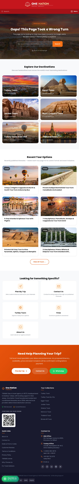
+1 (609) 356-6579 (49, 451)
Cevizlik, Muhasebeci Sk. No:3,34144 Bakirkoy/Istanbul (53, 447)
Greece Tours (45, 408)
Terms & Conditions (8, 451)
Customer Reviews (8, 448)
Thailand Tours (46, 415)
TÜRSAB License (7, 459)
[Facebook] (42, 466)
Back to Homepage (40, 50)
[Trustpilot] (60, 466)
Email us (46, 462)
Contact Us (40, 371)
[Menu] (72, 11)
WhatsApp (60, 371)
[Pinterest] (56, 466)
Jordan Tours (45, 404)
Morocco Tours (46, 412)
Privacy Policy (6, 455)
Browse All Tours (46, 419)
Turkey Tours (45, 393)
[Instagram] (47, 466)
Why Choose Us (7, 462)
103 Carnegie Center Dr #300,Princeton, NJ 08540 (53, 439)
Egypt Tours (45, 401)
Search (57, 44)
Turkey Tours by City (48, 397)
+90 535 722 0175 (49, 456)
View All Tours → (39, 262)
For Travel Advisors (8, 466)
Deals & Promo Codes (9, 444)
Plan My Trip (19, 371)
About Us (5, 436)
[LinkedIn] (51, 466)
